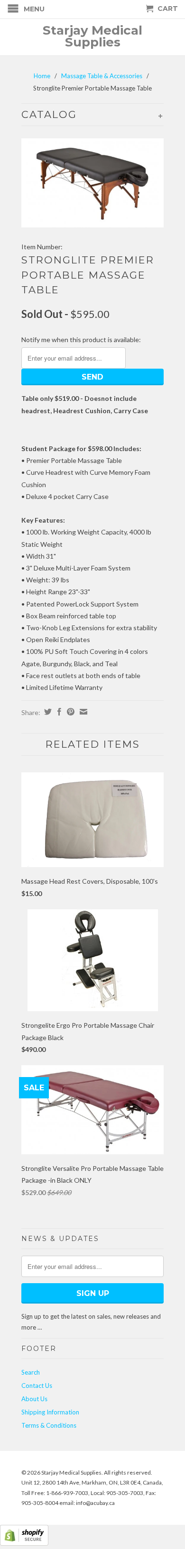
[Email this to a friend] (82, 712)
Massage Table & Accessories (101, 76)
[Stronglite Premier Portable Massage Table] (92, 182)
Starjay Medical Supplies (92, 36)
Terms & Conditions (48, 1425)
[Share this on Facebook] (58, 712)
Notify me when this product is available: (81, 339)
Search (30, 1372)
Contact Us (36, 1385)
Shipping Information (50, 1412)
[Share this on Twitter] (47, 712)
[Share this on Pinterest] (69, 712)
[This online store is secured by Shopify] (24, 1543)
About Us (34, 1399)
